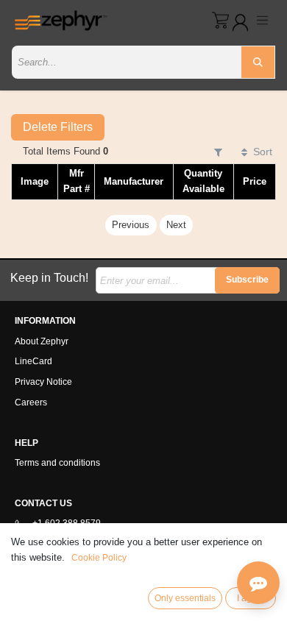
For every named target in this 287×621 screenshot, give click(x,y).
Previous (130, 224)
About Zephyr (41, 341)
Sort (262, 151)
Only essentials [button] (185, 598)
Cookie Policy (99, 558)
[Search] (258, 62)
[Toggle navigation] (263, 20)
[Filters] (218, 152)
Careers (31, 402)
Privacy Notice (43, 382)
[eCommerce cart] (220, 20)
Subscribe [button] (247, 279)
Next (176, 224)
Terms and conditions (57, 463)
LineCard (33, 361)
